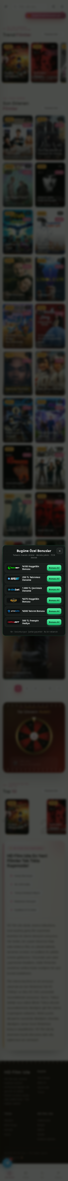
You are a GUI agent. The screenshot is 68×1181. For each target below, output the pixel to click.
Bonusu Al (54, 567)
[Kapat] (60, 551)
